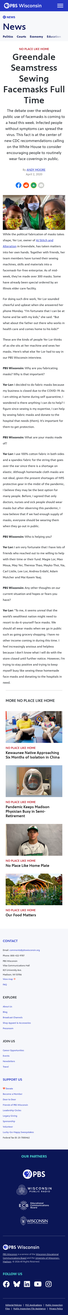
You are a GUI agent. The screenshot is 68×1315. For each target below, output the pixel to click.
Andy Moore (36, 170)
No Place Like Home (34, 49)
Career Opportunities (13, 1050)
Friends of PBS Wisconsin (15, 1105)
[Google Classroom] (33, 185)
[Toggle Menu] (60, 5)
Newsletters (9, 1061)
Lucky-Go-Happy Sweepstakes (18, 1132)
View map (8, 979)
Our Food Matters (21, 915)
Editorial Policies (13, 1305)
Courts (21, 36)
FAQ (5, 984)
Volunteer (8, 1126)
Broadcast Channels (12, 1017)
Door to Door (9, 1099)
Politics (8, 36)
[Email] (41, 185)
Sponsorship (9, 1121)
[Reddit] (26, 185)
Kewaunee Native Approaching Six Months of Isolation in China (33, 755)
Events (6, 1056)
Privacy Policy (56, 1308)
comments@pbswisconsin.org (24, 950)
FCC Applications (33, 1305)
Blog (5, 1012)
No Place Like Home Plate (27, 865)
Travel (6, 1066)
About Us (7, 1006)
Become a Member (12, 1094)
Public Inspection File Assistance (29, 1308)
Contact (10, 941)
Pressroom (8, 1028)
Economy (36, 36)
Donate (9, 1088)
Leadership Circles (12, 1110)
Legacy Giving (10, 1116)
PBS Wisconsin (10, 1254)
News (10, 17)
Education (54, 36)
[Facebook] (18, 185)
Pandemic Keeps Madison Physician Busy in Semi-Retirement (27, 811)
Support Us (12, 1079)
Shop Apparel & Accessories (17, 1023)
